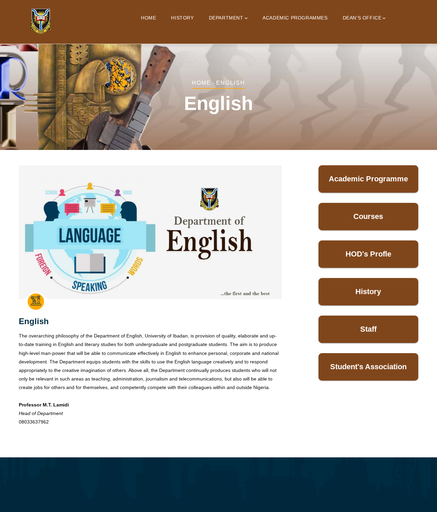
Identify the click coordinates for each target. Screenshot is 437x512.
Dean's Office (362, 17)
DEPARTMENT (226, 17)
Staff (368, 329)
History (182, 17)
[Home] (40, 20)
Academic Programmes (295, 17)
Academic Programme (368, 179)
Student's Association (368, 366)
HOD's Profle (368, 254)
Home (148, 17)
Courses (368, 216)
